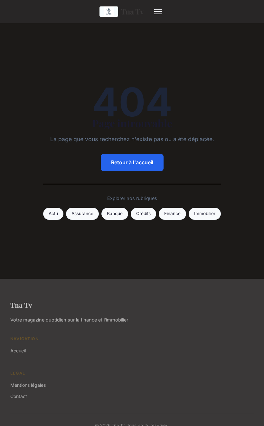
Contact (18, 396)
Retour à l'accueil (132, 162)
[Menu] (158, 11)
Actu (53, 213)
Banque (115, 213)
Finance (172, 213)
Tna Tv (132, 11)
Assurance (82, 213)
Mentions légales (28, 385)
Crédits (143, 213)
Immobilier (204, 213)
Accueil (18, 350)
